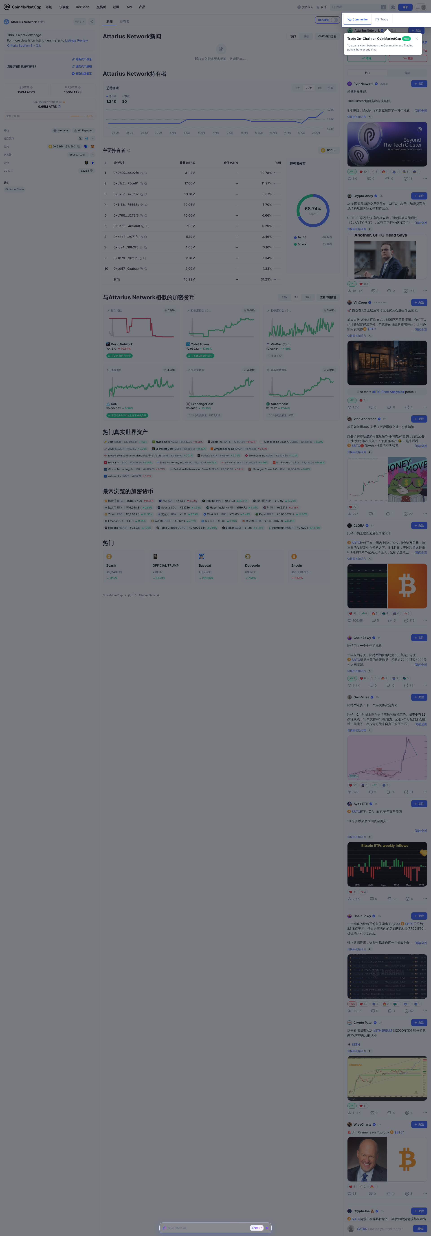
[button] (417, 38)
